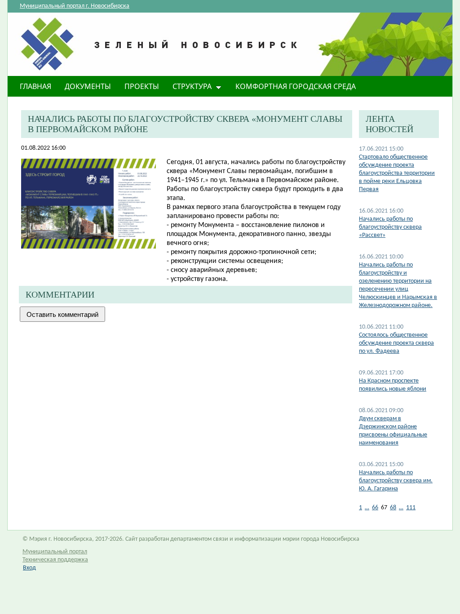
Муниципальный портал (54, 551)
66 (375, 507)
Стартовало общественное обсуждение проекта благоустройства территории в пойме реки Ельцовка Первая (397, 173)
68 (393, 507)
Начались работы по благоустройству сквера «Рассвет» (390, 227)
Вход (29, 568)
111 (411, 507)
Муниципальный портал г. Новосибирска (74, 6)
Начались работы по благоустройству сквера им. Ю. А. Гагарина (396, 480)
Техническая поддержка (55, 559)
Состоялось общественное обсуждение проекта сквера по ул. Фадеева (396, 343)
